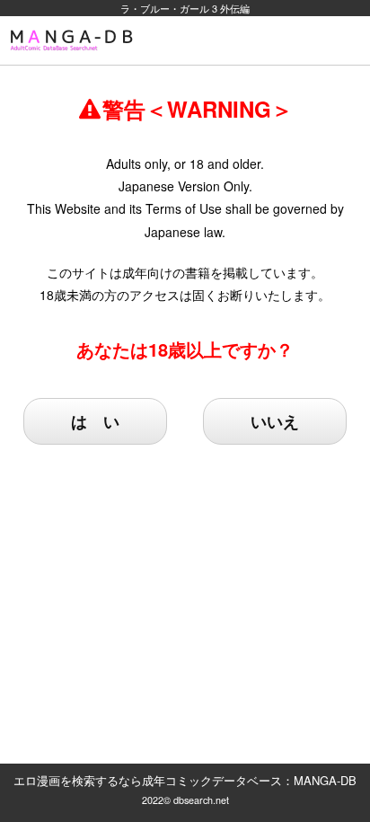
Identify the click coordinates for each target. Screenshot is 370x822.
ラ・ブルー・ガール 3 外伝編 (185, 8)
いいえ (275, 421)
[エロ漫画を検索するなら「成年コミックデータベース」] (74, 40)
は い (95, 421)
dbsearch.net (201, 800)
